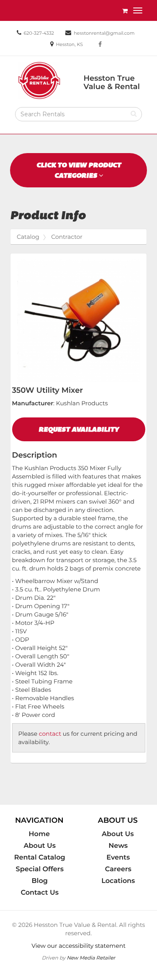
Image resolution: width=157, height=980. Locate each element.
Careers (118, 869)
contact (50, 733)
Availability (79, 429)
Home (39, 834)
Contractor (66, 237)
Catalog (28, 237)
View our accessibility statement (78, 945)
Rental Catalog (39, 857)
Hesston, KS (69, 44)
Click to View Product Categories (78, 170)
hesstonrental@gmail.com (104, 33)
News (118, 846)
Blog (40, 881)
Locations (118, 881)
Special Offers (40, 869)
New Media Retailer (91, 957)
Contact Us (40, 892)
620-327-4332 (39, 33)
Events (118, 857)
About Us (39, 846)
